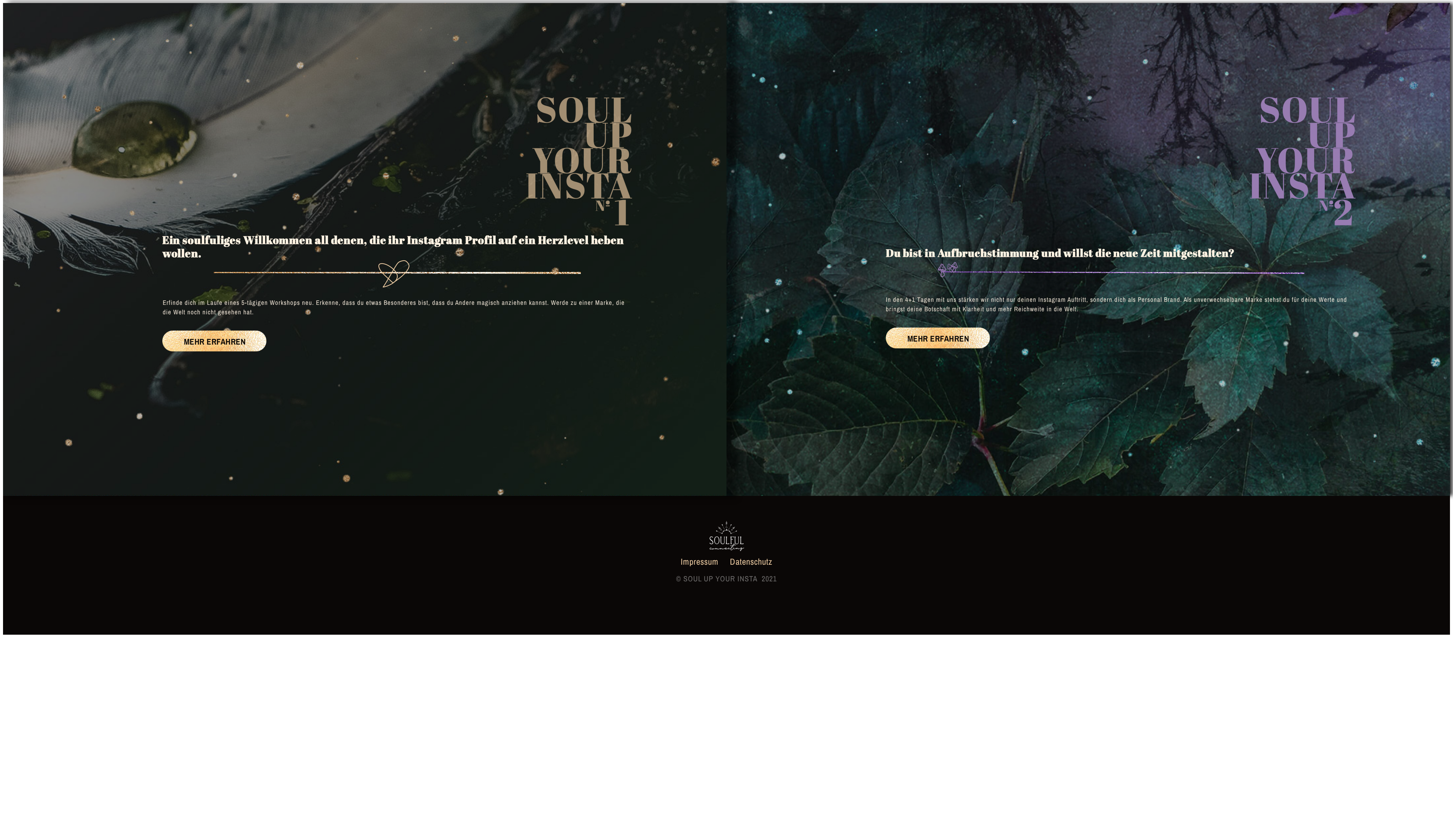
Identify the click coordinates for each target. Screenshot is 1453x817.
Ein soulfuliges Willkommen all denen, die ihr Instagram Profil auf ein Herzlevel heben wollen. (393, 246)
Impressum (701, 561)
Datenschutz (751, 561)
